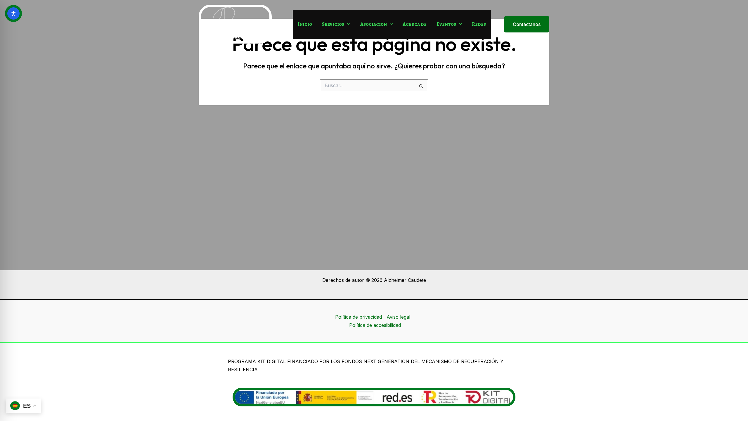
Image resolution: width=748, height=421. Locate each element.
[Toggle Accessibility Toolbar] (13, 13)
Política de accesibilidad (375, 325)
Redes (479, 24)
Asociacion (373, 24)
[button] (347, 24)
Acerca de (415, 24)
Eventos (446, 24)
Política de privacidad (358, 317)
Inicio (305, 24)
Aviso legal (398, 317)
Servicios (333, 24)
